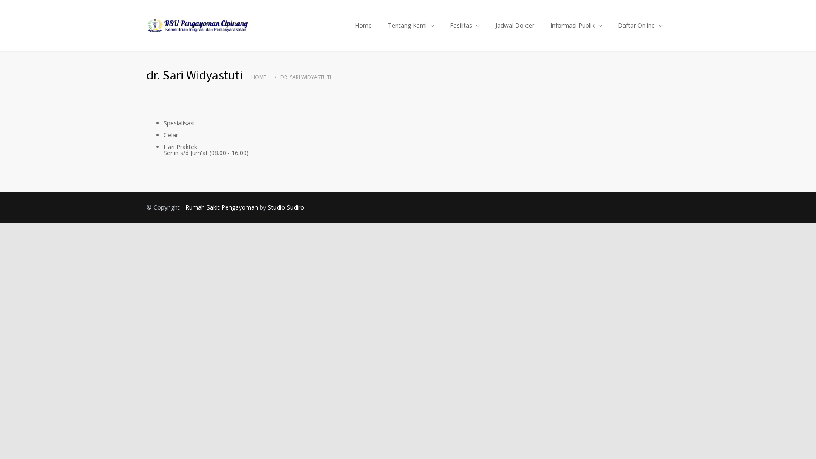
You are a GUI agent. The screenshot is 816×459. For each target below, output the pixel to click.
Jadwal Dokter (515, 25)
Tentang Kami (407, 25)
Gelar (171, 135)
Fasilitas (461, 25)
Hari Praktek (180, 147)
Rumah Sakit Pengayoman (221, 207)
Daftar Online (636, 25)
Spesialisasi (179, 123)
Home (363, 25)
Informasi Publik (572, 25)
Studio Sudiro (286, 207)
